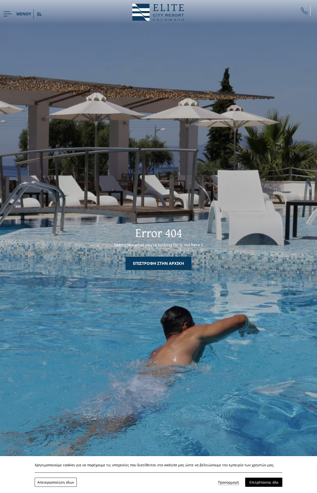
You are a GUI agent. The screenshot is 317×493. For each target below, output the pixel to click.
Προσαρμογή (228, 482)
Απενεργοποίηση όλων (55, 482)
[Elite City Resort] (158, 11)
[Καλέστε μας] (304, 10)
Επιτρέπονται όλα (263, 482)
